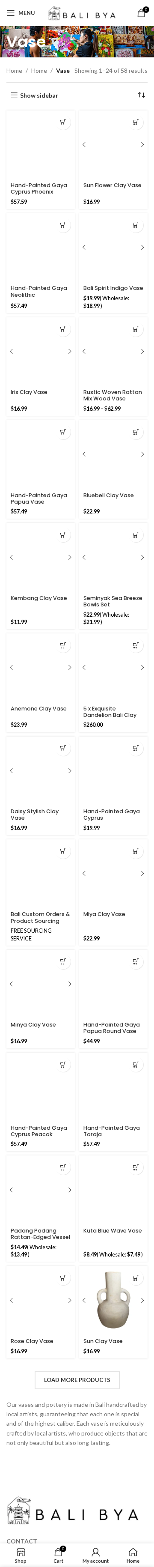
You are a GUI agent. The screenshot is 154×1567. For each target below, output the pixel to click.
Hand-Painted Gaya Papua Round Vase (111, 1028)
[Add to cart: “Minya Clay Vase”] (63, 961)
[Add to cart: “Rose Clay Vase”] (63, 1277)
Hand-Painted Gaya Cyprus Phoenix (39, 188)
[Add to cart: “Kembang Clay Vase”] (63, 534)
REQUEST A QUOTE (63, 851)
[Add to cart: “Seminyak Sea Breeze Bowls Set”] (135, 534)
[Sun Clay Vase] (113, 1300)
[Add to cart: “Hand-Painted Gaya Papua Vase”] (63, 431)
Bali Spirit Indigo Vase (113, 288)
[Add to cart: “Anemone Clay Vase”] (63, 645)
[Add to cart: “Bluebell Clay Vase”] (135, 431)
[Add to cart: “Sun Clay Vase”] (135, 1277)
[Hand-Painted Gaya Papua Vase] (40, 454)
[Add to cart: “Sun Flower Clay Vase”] (135, 122)
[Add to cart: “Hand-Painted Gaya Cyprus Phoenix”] (63, 122)
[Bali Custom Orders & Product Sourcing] (40, 873)
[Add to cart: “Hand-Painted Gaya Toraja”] (135, 1064)
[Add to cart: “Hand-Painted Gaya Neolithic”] (63, 225)
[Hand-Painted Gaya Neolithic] (40, 247)
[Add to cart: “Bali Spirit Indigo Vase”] (135, 225)
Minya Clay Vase (33, 1024)
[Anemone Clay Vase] (40, 667)
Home (14, 70)
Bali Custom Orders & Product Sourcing (40, 917)
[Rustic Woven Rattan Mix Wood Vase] (113, 351)
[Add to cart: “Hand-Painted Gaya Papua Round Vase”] (135, 961)
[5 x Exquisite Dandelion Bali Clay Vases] (113, 667)
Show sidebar (39, 95)
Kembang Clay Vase (39, 598)
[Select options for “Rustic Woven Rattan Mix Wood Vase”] (135, 329)
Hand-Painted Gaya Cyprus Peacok (39, 1131)
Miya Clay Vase (104, 914)
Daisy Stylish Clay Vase (35, 814)
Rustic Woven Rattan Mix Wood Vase (112, 395)
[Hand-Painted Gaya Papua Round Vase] (113, 984)
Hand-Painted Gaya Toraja (111, 1131)
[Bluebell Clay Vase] (113, 454)
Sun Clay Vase (103, 1341)
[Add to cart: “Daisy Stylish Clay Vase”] (63, 748)
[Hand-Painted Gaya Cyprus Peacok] (40, 1087)
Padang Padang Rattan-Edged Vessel (40, 1234)
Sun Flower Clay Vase (112, 185)
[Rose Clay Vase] (40, 1300)
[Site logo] (82, 12)
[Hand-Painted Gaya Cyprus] (113, 771)
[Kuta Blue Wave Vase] (113, 1189)
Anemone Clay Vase (39, 708)
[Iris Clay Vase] (40, 351)
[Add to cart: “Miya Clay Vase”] (135, 851)
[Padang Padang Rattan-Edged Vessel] (40, 1189)
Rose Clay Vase (32, 1341)
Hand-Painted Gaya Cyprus (111, 814)
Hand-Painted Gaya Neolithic (39, 291)
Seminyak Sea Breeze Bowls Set (112, 601)
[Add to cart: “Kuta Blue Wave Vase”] (135, 1167)
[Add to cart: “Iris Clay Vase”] (63, 329)
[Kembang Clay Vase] (40, 557)
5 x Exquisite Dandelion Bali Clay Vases (109, 715)
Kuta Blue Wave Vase (112, 1230)
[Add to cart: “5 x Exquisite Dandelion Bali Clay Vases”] (135, 645)
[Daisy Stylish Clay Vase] (40, 771)
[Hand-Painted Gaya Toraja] (113, 1087)
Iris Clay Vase (29, 392)
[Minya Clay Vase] (40, 984)
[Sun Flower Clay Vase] (113, 144)
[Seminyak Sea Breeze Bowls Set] (113, 557)
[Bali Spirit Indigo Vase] (113, 247)
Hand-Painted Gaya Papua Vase (39, 498)
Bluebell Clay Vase (108, 495)
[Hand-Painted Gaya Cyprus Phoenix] (40, 144)
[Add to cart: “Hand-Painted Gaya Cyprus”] (135, 748)
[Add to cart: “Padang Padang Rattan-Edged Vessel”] (63, 1167)
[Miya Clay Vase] (113, 873)
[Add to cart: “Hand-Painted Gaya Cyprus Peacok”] (63, 1064)
